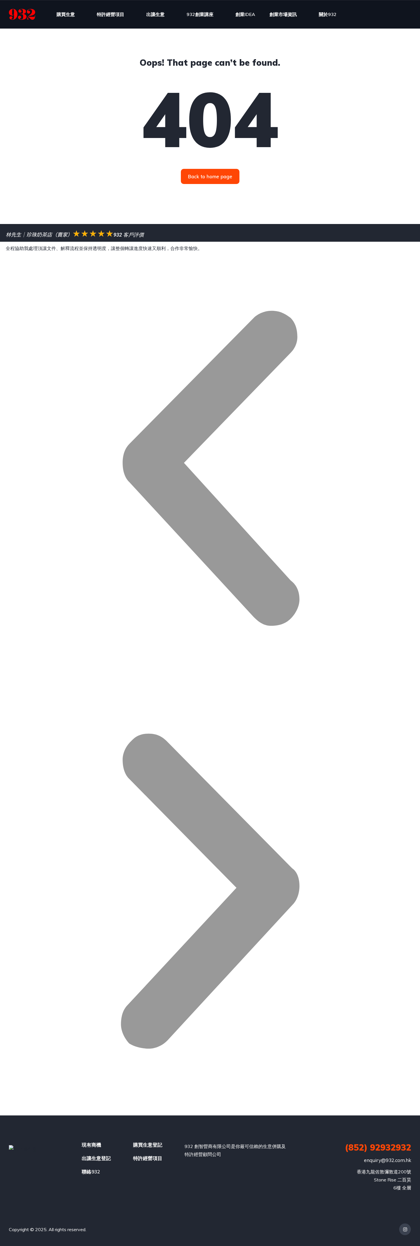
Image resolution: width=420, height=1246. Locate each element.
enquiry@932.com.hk (387, 1160)
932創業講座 (200, 14)
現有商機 (91, 1145)
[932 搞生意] (22, 14)
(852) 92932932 (378, 1147)
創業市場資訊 (283, 14)
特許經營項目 (110, 14)
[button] (210, 469)
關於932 (328, 14)
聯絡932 (91, 1172)
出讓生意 (155, 14)
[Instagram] (405, 1229)
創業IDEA (245, 14)
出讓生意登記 (96, 1158)
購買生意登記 (147, 1145)
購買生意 (66, 14)
